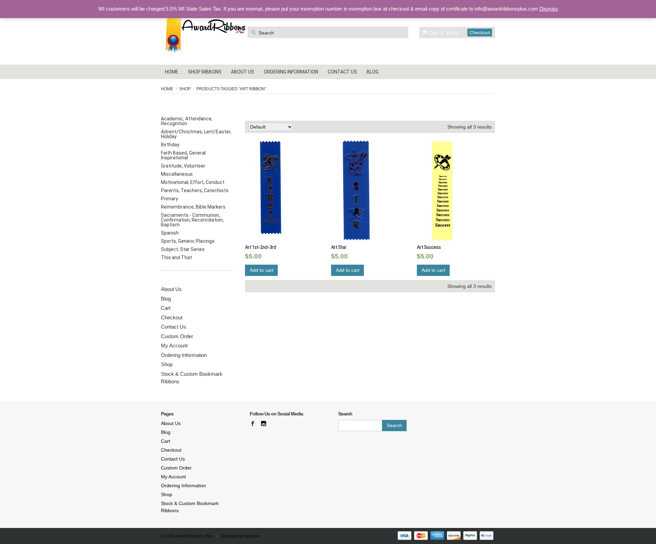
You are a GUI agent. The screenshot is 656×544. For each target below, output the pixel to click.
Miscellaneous (177, 174)
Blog (373, 72)
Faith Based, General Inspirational (183, 155)
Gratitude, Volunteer (183, 166)
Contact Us (342, 72)
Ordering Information (291, 72)
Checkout (479, 32)
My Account (174, 345)
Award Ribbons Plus (194, 536)
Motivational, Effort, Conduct (192, 182)
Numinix (252, 536)
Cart (165, 308)
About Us (242, 72)
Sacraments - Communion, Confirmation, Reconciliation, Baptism (192, 219)
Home (171, 72)
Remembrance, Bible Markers (193, 207)
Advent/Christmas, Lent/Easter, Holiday (196, 134)
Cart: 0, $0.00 (444, 32)
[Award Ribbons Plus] (203, 32)
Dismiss (548, 9)
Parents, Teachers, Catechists (195, 190)
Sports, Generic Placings (188, 241)
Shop (185, 89)
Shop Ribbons (204, 72)
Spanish (170, 233)
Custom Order (177, 336)
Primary (169, 198)
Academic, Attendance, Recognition (187, 121)
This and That (176, 257)
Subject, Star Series (183, 249)
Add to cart (261, 270)
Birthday (170, 144)
